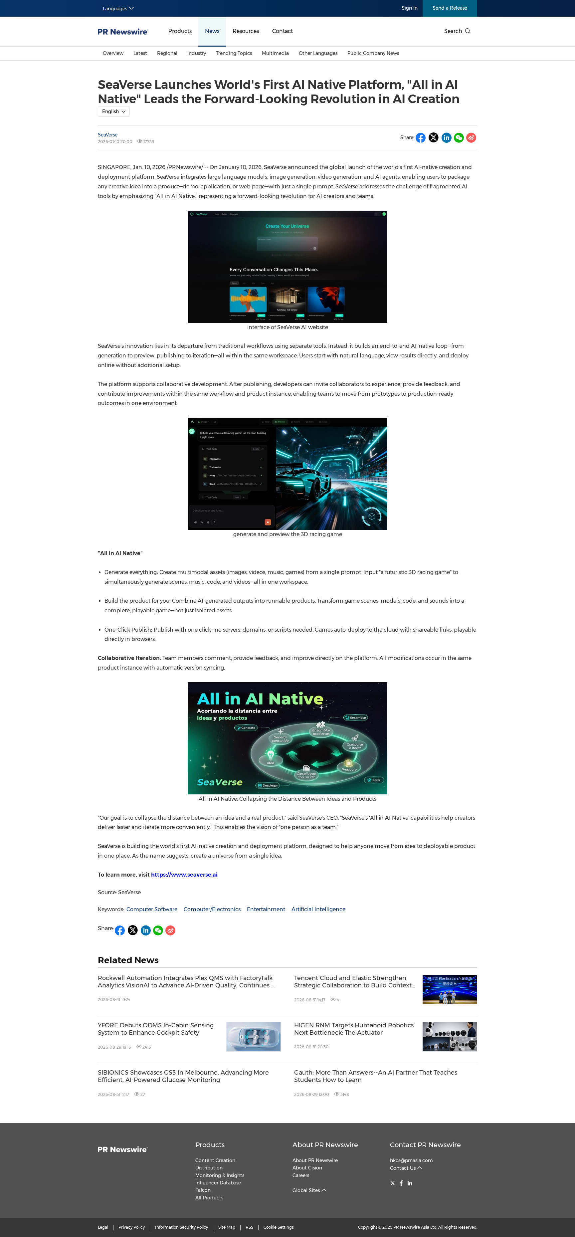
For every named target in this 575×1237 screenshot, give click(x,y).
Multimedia (275, 53)
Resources (246, 31)
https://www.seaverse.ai (184, 875)
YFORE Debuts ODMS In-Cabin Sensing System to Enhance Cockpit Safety (156, 1029)
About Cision (307, 1168)
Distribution (209, 1168)
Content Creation (215, 1160)
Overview (113, 53)
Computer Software (151, 909)
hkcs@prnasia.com (411, 1160)
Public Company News (373, 53)
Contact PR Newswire (425, 1145)
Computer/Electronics (212, 909)
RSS (249, 1227)
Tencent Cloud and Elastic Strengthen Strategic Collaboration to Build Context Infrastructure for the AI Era (353, 982)
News (212, 31)
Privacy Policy (131, 1227)
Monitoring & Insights (219, 1175)
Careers (300, 1175)
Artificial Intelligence (318, 909)
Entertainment (266, 909)
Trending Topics (234, 53)
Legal (103, 1227)
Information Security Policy (181, 1227)
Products (180, 31)
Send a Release (450, 8)
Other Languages (318, 53)
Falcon (203, 1190)
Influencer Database (218, 1183)
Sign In (410, 8)
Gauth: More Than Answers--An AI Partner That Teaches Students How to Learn (375, 1076)
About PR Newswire (325, 1145)
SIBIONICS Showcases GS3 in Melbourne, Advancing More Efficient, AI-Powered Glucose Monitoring (183, 1076)
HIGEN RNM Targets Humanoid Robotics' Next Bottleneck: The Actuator (354, 1029)
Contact (282, 31)
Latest (140, 53)
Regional (167, 53)
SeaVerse (107, 135)
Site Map (226, 1227)
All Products (209, 1198)
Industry (196, 53)
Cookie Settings (279, 1227)
